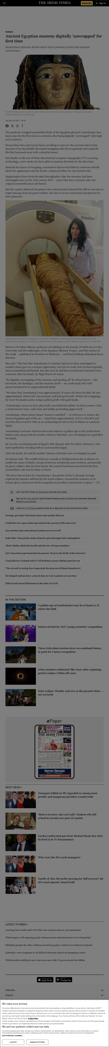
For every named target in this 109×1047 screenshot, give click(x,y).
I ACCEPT (13, 1042)
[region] (54, 1023)
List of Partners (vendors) (12, 1036)
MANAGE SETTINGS (37, 1042)
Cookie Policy (33, 1018)
